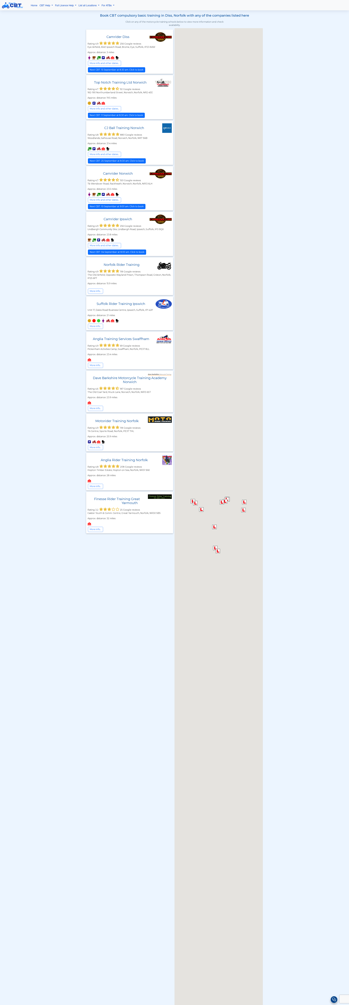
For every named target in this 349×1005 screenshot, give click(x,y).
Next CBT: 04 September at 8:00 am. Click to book (117, 252)
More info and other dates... (104, 63)
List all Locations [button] (88, 5)
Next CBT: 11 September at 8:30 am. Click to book (116, 115)
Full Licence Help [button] (64, 5)
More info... (95, 291)
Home (34, 5)
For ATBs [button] (107, 5)
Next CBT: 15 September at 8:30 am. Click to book (116, 69)
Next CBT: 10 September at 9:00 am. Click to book (117, 206)
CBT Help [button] (45, 5)
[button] (214, 527)
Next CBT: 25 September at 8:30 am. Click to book (117, 161)
